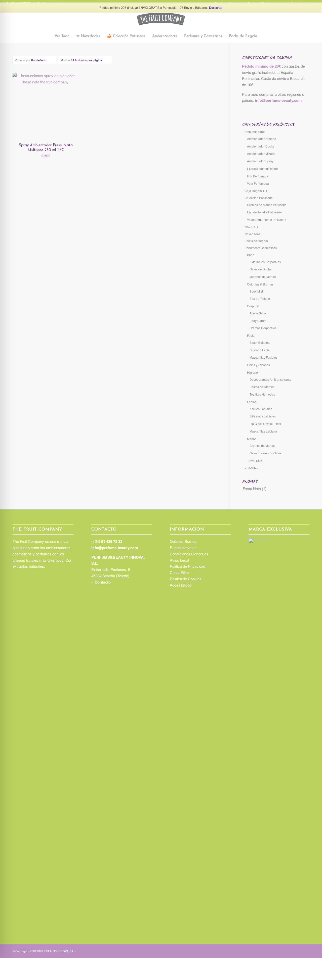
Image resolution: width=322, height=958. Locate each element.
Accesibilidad (180, 585)
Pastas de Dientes (262, 387)
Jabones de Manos (263, 276)
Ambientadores (255, 131)
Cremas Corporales (263, 328)
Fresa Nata (252, 488)
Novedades (252, 234)
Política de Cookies (186, 578)
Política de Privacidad (187, 566)
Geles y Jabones (258, 365)
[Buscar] (263, 36)
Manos (251, 439)
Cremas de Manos (262, 445)
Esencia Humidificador (262, 168)
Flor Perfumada (257, 176)
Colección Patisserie (259, 198)
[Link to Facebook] (298, 950)
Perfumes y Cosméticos (261, 248)
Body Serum (258, 320)
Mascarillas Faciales (263, 357)
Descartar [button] (215, 7)
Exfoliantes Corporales (265, 262)
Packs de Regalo (256, 240)
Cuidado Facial (260, 350)
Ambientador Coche (260, 146)
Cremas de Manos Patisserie (267, 205)
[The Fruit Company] (161, 19)
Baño (250, 255)
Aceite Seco (258, 313)
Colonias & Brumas (260, 284)
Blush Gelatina (260, 342)
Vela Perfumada (258, 183)
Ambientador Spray (260, 161)
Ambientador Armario (261, 138)
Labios (251, 402)
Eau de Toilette (260, 298)
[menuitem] (62, 36)
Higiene (252, 372)
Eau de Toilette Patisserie (264, 212)
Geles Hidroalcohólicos (265, 453)
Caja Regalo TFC (256, 190)
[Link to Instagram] (283, 950)
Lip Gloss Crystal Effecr (265, 423)
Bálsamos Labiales (263, 416)
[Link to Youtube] (305, 950)
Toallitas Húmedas (262, 394)
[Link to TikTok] (290, 950)
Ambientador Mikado (261, 153)
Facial (251, 335)
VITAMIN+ (251, 468)
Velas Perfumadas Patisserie (266, 219)
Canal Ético (179, 572)
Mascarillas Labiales (264, 431)
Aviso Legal (179, 560)
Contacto (103, 582)
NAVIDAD (251, 227)
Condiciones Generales (189, 553)
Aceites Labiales (261, 409)
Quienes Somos (183, 541)
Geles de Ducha (261, 269)
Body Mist (256, 291)
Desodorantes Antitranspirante (270, 379)
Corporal (253, 306)
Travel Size (254, 460)
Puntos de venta (183, 547)
